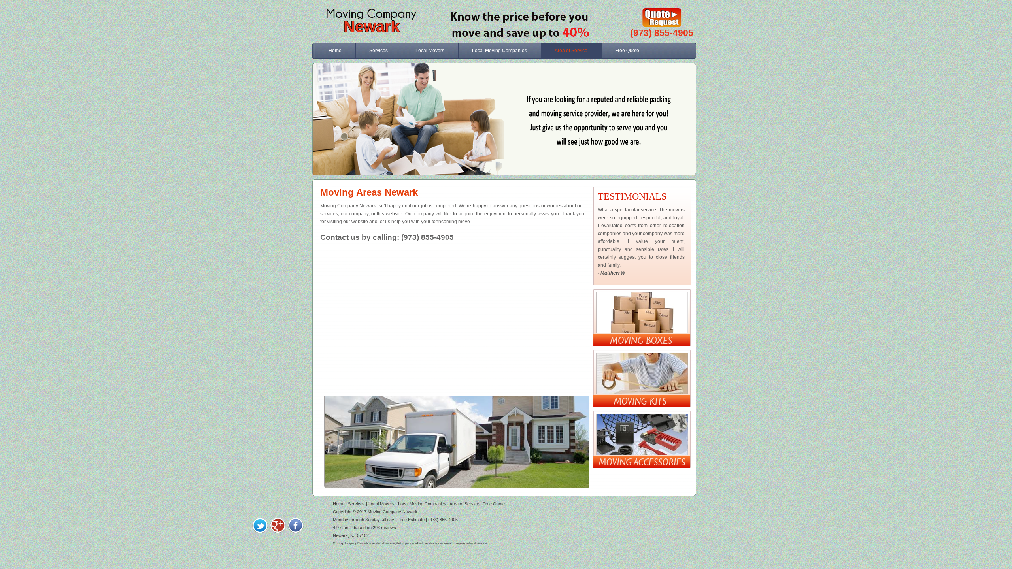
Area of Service (571, 50)
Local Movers (429, 50)
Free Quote (627, 50)
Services (378, 50)
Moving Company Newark (392, 511)
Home (335, 50)
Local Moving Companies (499, 50)
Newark (372, 26)
